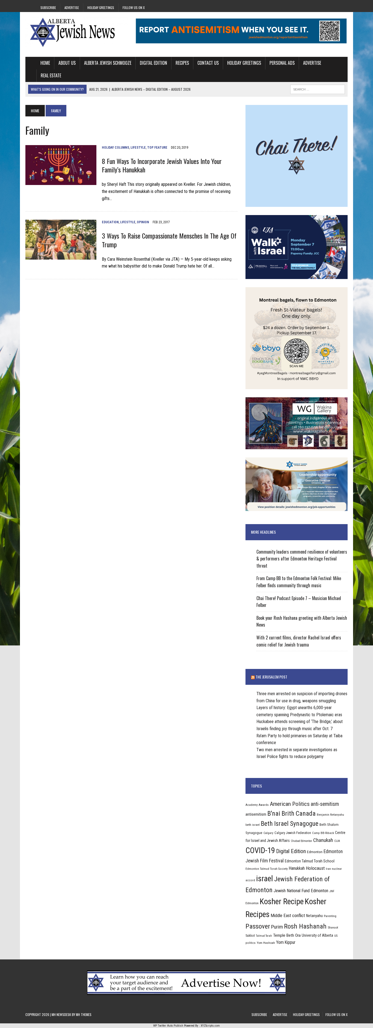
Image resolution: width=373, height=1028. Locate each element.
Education (110, 222)
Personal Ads (282, 63)
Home (45, 63)
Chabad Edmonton (301, 841)
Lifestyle (138, 147)
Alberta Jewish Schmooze (107, 63)
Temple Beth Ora (287, 935)
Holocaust (315, 868)
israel (264, 878)
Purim (277, 927)
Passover (257, 926)
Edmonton (314, 852)
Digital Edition (153, 63)
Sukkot (250, 935)
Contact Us (208, 63)
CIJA (337, 841)
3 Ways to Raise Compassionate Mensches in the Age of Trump (169, 240)
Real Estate (51, 75)
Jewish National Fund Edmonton (301, 890)
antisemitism (255, 814)
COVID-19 (260, 850)
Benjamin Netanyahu (330, 814)
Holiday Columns (115, 147)
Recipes (182, 63)
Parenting (330, 916)
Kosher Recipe (282, 901)
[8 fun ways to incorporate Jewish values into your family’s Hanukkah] (60, 181)
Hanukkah (297, 868)
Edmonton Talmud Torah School (309, 861)
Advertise (71, 7)
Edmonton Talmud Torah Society (266, 869)
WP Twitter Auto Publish (168, 1025)
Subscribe (48, 7)
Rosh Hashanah (305, 926)
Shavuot (333, 927)
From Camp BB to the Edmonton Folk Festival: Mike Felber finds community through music (298, 582)
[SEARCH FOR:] (317, 88)
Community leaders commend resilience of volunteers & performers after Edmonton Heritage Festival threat (301, 558)
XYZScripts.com (210, 1025)
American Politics (290, 803)
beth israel (252, 825)
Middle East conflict (288, 915)
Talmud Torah (264, 936)
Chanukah (323, 840)
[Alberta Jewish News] (76, 32)
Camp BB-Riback (323, 833)
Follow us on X (134, 7)
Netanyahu (314, 915)
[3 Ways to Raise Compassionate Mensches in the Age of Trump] (60, 256)
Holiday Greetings (100, 7)
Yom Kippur (285, 942)
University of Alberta (317, 935)
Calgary (268, 833)
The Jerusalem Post (271, 677)
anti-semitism (325, 804)
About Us (67, 63)
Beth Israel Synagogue (289, 823)
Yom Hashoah (266, 943)
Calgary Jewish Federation (292, 833)
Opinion (143, 222)
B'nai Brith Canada (291, 813)
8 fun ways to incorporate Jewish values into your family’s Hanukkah (162, 165)
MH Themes (83, 1014)
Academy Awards (257, 805)
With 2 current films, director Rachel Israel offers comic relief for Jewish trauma (298, 641)
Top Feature (157, 147)
